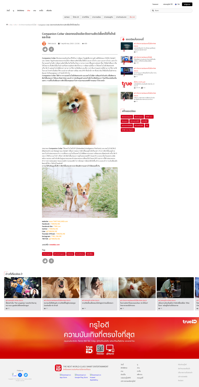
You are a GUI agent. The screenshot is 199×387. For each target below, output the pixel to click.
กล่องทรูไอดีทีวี (126, 378)
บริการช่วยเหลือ (182, 377)
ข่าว (15, 25)
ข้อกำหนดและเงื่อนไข (184, 369)
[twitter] (26, 375)
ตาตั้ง (41, 10)
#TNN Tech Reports (128, 130)
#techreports (139, 117)
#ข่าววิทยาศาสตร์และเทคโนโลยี (143, 44)
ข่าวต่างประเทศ (121, 17)
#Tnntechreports (59, 254)
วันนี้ (8, 10)
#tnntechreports (127, 117)
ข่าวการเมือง (96, 17)
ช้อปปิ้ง (123, 374)
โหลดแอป (155, 4)
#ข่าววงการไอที (135, 121)
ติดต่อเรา (180, 381)
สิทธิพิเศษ (20, 10)
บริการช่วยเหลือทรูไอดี (128, 381)
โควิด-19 (76, 17)
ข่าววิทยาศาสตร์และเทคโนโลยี (27, 25)
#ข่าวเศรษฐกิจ (10, 300)
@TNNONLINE (51, 231)
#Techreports (47, 254)
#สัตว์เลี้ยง (90, 254)
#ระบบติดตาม (80, 254)
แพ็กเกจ (139, 374)
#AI (147, 125)
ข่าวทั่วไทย (85, 17)
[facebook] (20, 375)
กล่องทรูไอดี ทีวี (167, 4)
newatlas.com (55, 245)
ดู (13, 10)
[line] (14, 375)
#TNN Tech (149, 117)
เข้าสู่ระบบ (187, 4)
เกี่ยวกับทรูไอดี (182, 365)
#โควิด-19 (137, 82)
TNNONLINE (55, 224)
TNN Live (57, 226)
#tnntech (124, 121)
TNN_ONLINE (56, 236)
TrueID (13, 4)
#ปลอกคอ (70, 254)
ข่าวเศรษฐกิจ (108, 17)
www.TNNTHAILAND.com (58, 221)
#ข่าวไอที (144, 121)
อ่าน (28, 10)
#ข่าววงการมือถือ (127, 125)
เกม (34, 10)
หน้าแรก (67, 17)
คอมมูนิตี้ (140, 378)
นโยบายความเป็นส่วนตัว (185, 373)
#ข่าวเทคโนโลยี (139, 125)
